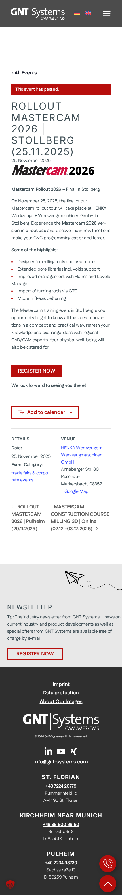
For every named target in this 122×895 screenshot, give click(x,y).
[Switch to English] (88, 13)
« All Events (24, 73)
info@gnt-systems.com (61, 762)
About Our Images (61, 701)
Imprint (61, 684)
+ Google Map (75, 491)
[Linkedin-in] (48, 751)
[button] (106, 13)
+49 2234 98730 (61, 863)
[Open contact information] (107, 863)
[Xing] (74, 751)
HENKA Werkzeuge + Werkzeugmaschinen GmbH (81, 455)
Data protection (61, 693)
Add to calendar (46, 412)
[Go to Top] (107, 883)
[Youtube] (61, 751)
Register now (36, 371)
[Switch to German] (77, 13)
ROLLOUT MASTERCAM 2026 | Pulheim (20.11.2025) (28, 518)
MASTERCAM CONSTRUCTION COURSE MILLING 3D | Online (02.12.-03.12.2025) (80, 518)
